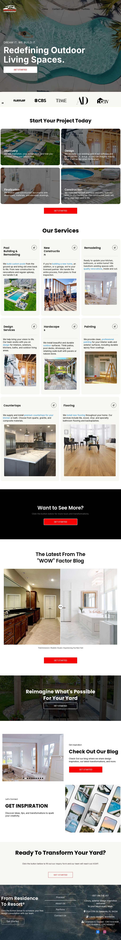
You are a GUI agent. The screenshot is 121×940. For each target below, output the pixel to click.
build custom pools (16, 264)
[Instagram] (104, 931)
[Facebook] (97, 931)
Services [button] (110, 9)
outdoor (47, 345)
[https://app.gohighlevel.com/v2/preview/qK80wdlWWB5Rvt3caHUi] (10, 9)
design (6, 345)
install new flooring (76, 415)
